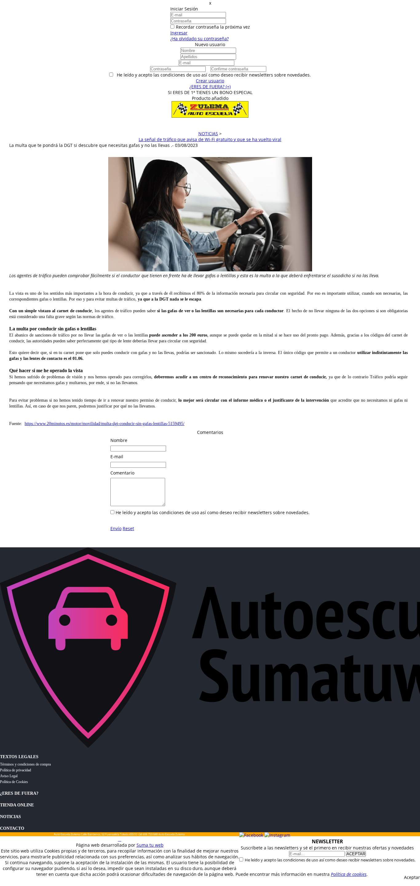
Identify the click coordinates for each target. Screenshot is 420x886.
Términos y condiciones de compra (25, 764)
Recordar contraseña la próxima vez (213, 27)
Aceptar (412, 877)
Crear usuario (210, 81)
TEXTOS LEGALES (19, 756)
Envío (115, 528)
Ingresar (179, 33)
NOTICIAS (10, 816)
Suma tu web (150, 845)
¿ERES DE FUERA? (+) (210, 86)
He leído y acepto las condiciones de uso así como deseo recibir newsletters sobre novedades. (330, 860)
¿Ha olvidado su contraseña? (199, 38)
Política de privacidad (15, 770)
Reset (128, 528)
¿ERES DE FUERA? (19, 793)
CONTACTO (12, 828)
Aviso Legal (9, 776)
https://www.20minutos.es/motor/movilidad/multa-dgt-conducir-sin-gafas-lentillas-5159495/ (104, 423)
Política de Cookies (14, 782)
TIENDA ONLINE (17, 805)
